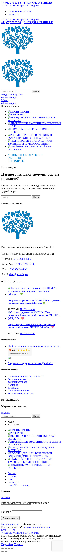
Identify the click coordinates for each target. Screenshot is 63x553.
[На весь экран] (9, 548)
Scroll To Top (8, 529)
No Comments (27, 309)
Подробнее (7, 544)
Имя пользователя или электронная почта (25, 502)
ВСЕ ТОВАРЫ (16, 160)
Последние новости (19, 390)
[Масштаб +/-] (12, 548)
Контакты (13, 387)
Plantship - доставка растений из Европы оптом (34, 346)
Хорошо (18, 544)
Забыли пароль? (10, 524)
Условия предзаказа (18, 379)
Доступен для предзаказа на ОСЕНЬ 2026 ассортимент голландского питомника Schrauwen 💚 (34, 301)
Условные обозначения (20, 393)
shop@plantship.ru (18, 274)
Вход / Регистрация (18, 485)
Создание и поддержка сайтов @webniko (30, 363)
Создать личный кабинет (36, 527)
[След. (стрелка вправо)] (6, 551)
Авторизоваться (10, 518)
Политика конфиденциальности (25, 376)
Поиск (36, 91)
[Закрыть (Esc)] (2, 548)
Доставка (13, 384)
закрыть (5, 412)
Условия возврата (17, 382)
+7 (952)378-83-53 (11, 2)
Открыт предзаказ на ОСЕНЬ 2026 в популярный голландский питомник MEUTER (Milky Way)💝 (31, 325)
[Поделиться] (6, 548)
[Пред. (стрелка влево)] (2, 551)
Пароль (6, 512)
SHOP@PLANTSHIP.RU (38, 2)
